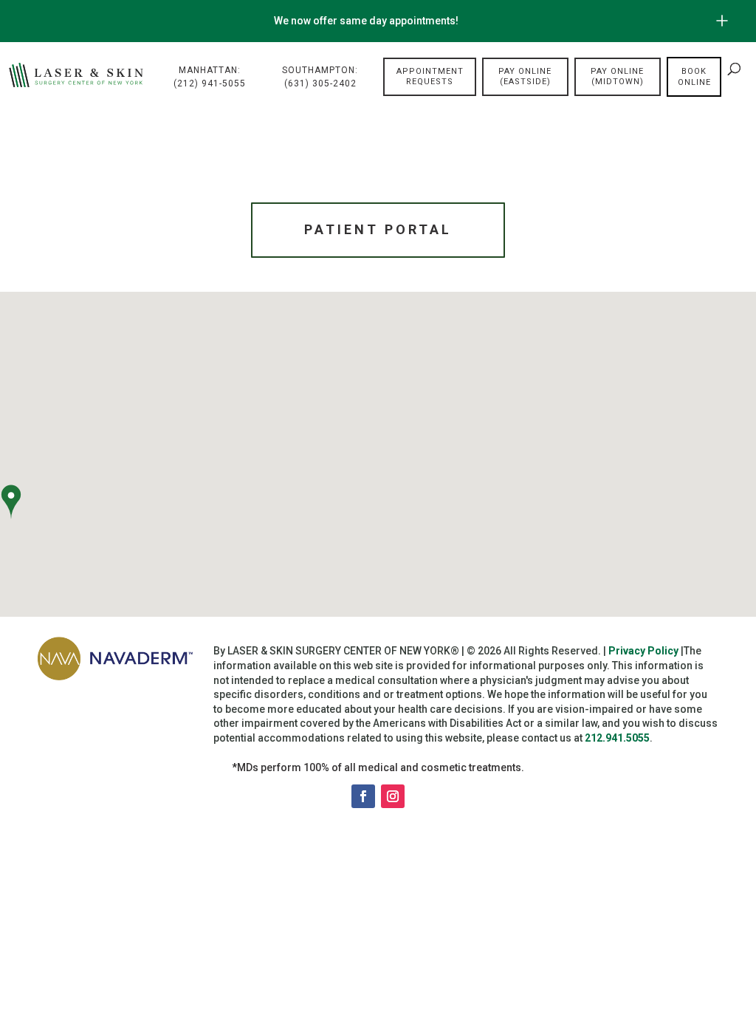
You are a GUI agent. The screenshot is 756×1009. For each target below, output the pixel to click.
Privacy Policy (643, 651)
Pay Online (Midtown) (617, 76)
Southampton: (320, 77)
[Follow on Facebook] (363, 796)
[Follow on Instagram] (393, 796)
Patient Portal (378, 229)
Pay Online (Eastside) (524, 76)
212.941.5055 (617, 738)
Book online (694, 76)
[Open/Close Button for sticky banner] (722, 20)
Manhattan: (209, 77)
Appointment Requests (430, 76)
